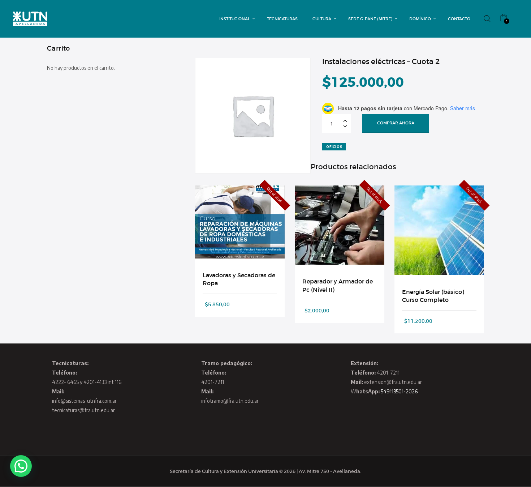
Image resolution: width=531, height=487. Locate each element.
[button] (21, 466)
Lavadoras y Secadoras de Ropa (239, 279)
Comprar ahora (395, 122)
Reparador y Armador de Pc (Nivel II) (337, 285)
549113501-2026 (399, 391)
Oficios (334, 147)
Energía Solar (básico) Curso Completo (433, 295)
